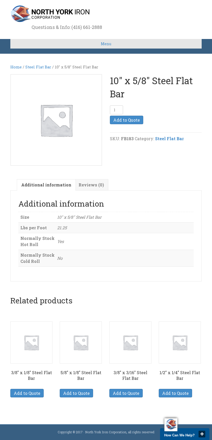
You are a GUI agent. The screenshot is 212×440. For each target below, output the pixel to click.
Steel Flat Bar (38, 67)
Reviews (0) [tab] (91, 184)
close (202, 434)
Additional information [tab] (46, 184)
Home (16, 67)
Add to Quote (126, 120)
